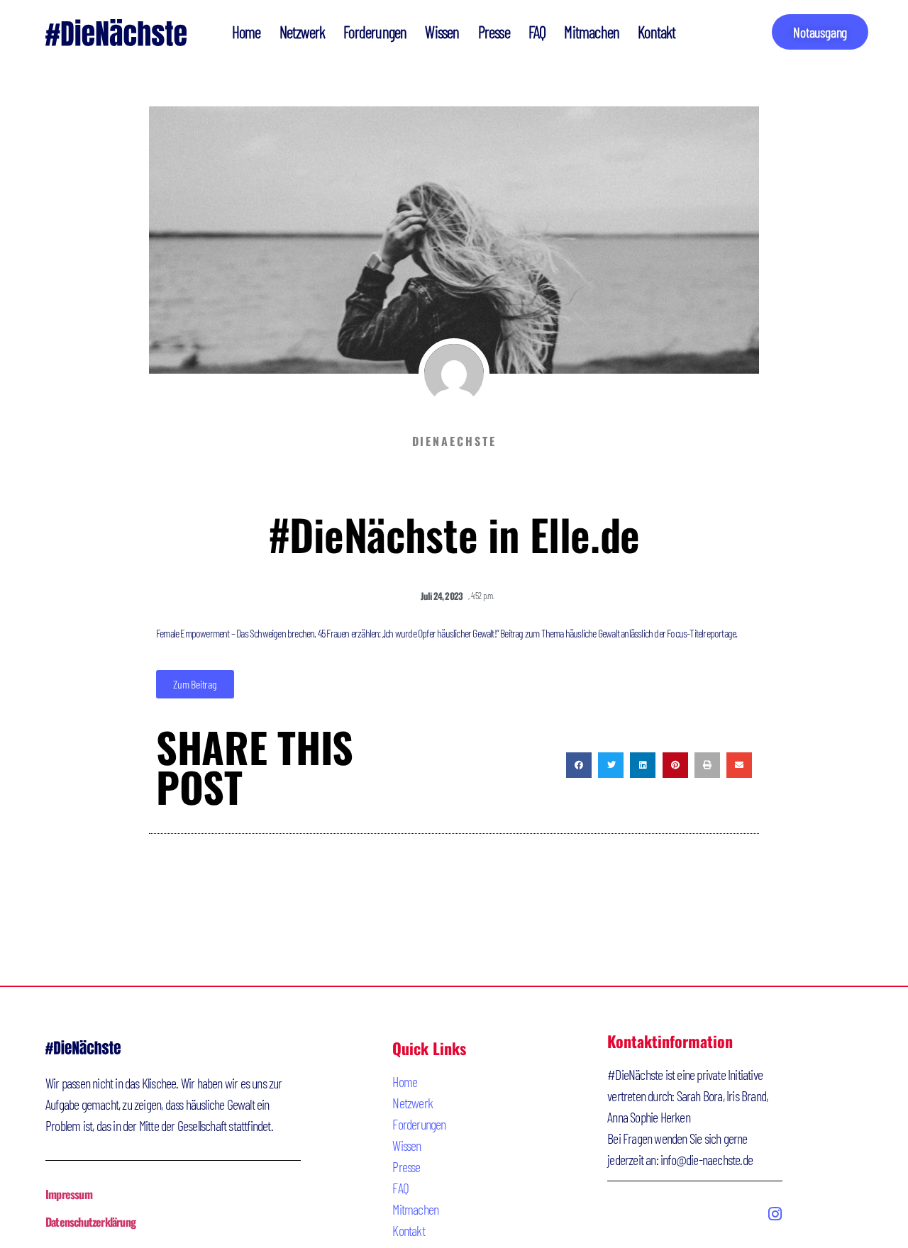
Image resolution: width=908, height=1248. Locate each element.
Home (246, 32)
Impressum (68, 1194)
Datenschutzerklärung (90, 1221)
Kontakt (656, 32)
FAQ (537, 32)
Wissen (442, 32)
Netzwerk (302, 32)
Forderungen (374, 32)
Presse (494, 32)
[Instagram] (774, 1214)
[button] (579, 765)
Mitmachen (591, 32)
